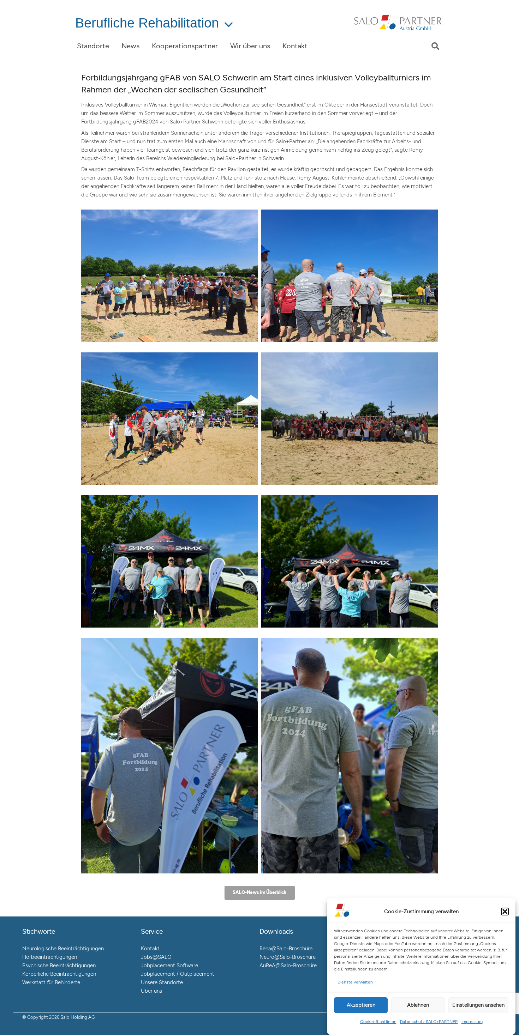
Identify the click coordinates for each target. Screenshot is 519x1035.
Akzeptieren (361, 1005)
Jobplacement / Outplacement (177, 974)
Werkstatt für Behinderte (51, 982)
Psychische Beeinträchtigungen (59, 965)
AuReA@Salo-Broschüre (288, 965)
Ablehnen (418, 1005)
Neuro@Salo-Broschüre (288, 957)
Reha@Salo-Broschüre (286, 948)
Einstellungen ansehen (478, 1005)
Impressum (472, 1021)
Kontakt (150, 948)
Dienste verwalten (355, 982)
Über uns (151, 991)
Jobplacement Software (169, 965)
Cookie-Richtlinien (378, 1021)
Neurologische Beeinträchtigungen (63, 948)
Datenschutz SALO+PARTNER (429, 1021)
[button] (504, 911)
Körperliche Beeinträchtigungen (59, 974)
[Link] (398, 31)
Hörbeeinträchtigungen (49, 957)
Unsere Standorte (162, 982)
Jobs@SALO (156, 957)
